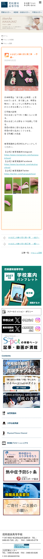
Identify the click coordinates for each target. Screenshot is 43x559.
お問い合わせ (31, 5)
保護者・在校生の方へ (22, 12)
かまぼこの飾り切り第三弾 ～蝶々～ (24, 244)
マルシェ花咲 (36, 253)
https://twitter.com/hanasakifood (20, 174)
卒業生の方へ (37, 12)
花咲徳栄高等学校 (13, 556)
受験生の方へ (6, 12)
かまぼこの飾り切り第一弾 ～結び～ (24, 238)
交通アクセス (31, 3)
